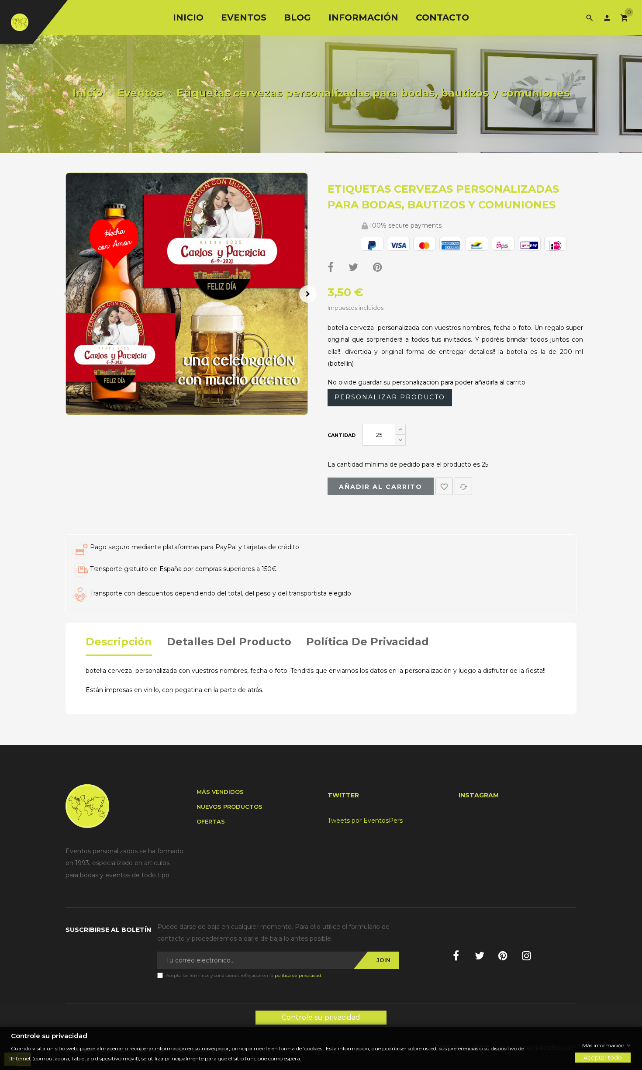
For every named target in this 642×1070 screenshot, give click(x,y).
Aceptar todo (602, 1057)
